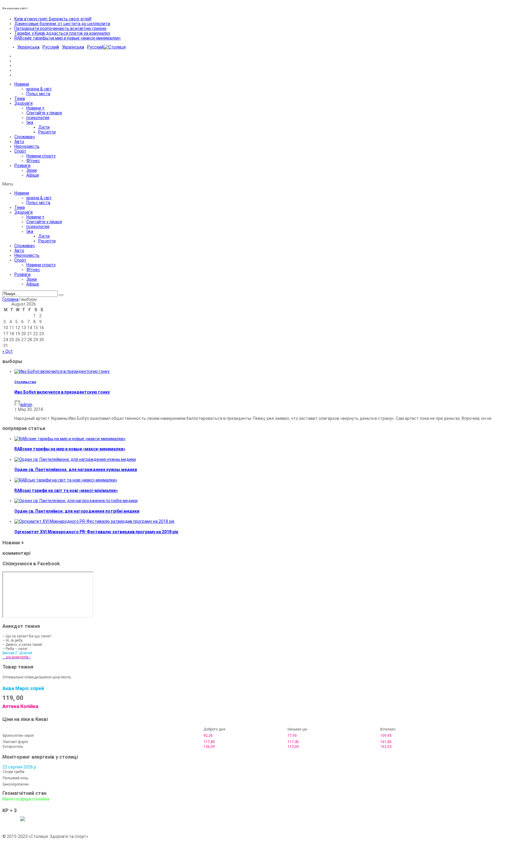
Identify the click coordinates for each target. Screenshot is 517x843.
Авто (19, 141)
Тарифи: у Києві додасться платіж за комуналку (62, 33)
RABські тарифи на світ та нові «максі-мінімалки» (66, 490)
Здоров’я (23, 103)
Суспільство (25, 382)
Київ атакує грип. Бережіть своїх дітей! (53, 18)
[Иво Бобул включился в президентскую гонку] (62, 371)
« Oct (7, 351)
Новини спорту (41, 156)
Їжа (29, 122)
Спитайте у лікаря (44, 112)
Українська (28, 47)
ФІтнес (33, 160)
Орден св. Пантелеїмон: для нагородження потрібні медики (76, 511)
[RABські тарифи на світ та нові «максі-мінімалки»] (65, 480)
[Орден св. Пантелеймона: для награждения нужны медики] (75, 459)
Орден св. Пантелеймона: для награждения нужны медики (75, 469)
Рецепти (47, 132)
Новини (21, 84)
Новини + (35, 108)
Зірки (31, 170)
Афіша (32, 175)
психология (37, 117)
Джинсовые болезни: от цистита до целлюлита (62, 23)
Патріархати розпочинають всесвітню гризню (60, 28)
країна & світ (39, 88)
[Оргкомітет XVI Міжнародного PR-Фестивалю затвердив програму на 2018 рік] (94, 521)
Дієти (44, 127)
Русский (50, 47)
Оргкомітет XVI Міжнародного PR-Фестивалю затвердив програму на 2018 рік (96, 531)
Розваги (22, 165)
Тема (19, 98)
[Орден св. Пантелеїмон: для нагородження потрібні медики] (76, 500)
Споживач (24, 136)
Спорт (20, 151)
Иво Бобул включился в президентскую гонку (62, 392)
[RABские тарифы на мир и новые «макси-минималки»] (70, 438)
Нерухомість (26, 146)
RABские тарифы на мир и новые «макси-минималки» (67, 38)
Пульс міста (38, 93)
